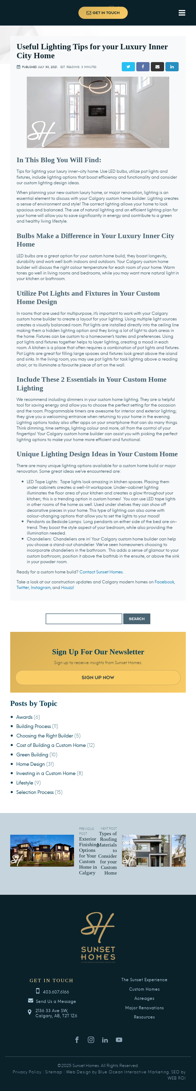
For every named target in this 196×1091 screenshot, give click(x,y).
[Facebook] (143, 66)
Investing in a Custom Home (46, 772)
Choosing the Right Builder (44, 735)
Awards (24, 716)
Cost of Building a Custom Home (51, 744)
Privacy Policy (27, 1072)
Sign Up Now (98, 677)
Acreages (144, 998)
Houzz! (67, 587)
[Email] (157, 66)
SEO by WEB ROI (177, 1075)
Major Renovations (144, 1007)
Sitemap (53, 1072)
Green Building (32, 754)
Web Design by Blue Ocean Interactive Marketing (117, 1072)
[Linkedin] (172, 66)
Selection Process (35, 791)
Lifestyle (24, 782)
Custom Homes (144, 989)
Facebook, (164, 581)
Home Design (30, 763)
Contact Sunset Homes (100, 571)
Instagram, (40, 587)
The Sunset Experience (144, 979)
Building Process (33, 725)
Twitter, (23, 587)
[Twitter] (128, 66)
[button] (103, 13)
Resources (144, 1016)
